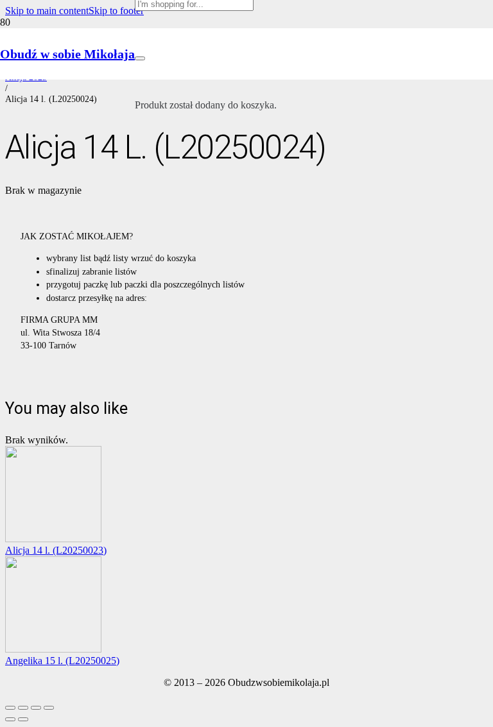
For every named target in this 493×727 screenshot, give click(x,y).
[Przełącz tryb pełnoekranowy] (23, 708)
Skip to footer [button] (116, 10)
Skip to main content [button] (47, 10)
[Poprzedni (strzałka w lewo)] (10, 719)
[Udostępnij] (36, 708)
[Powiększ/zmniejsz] (10, 708)
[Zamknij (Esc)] (49, 708)
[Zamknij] (140, 58)
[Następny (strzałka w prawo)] (23, 719)
